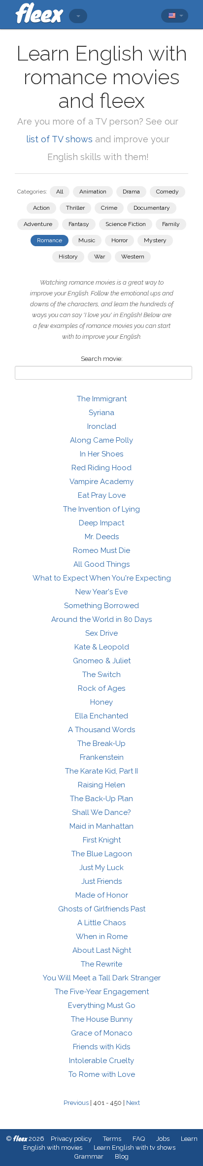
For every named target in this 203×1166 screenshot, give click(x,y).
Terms (112, 1138)
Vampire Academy (101, 481)
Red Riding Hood (101, 467)
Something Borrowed (101, 605)
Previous (76, 1102)
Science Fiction (125, 224)
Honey (101, 702)
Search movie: (102, 358)
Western (132, 256)
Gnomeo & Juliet (102, 660)
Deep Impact (101, 522)
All (59, 191)
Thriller (75, 207)
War (99, 256)
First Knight (102, 840)
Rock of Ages (101, 688)
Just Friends (101, 881)
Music (86, 240)
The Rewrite (101, 964)
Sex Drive (101, 633)
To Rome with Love (101, 1074)
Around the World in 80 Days (101, 619)
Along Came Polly (101, 440)
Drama (131, 191)
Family (171, 224)
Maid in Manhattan (101, 826)
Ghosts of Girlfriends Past (101, 909)
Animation (92, 191)
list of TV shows (59, 139)
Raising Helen (101, 784)
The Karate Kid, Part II (101, 771)
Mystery (155, 240)
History (68, 256)
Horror (119, 240)
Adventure (38, 224)
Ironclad (101, 426)
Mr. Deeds (102, 536)
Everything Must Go (101, 1005)
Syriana (101, 412)
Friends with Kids (101, 1046)
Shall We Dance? (101, 812)
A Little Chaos (101, 922)
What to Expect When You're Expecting (102, 578)
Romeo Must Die (101, 550)
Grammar (88, 1156)
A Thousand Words (101, 729)
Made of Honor (101, 895)
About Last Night (101, 950)
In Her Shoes (101, 454)
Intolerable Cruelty (101, 1060)
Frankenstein (102, 757)
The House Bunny (102, 1019)
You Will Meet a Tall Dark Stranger (102, 977)
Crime (109, 207)
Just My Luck (101, 867)
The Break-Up (101, 743)
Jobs (162, 1138)
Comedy (167, 191)
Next (133, 1102)
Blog (122, 1156)
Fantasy (78, 224)
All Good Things (101, 564)
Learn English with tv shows (134, 1147)
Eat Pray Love (102, 495)
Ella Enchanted (101, 716)
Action (41, 207)
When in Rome (102, 936)
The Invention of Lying (101, 509)
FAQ (139, 1138)
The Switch (101, 674)
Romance (49, 240)
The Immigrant (102, 398)
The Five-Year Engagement (102, 991)
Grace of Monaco (102, 1033)
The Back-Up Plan (101, 798)
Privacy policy (71, 1138)
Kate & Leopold (101, 647)
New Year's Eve (101, 591)
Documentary (152, 207)
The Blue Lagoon (101, 853)
